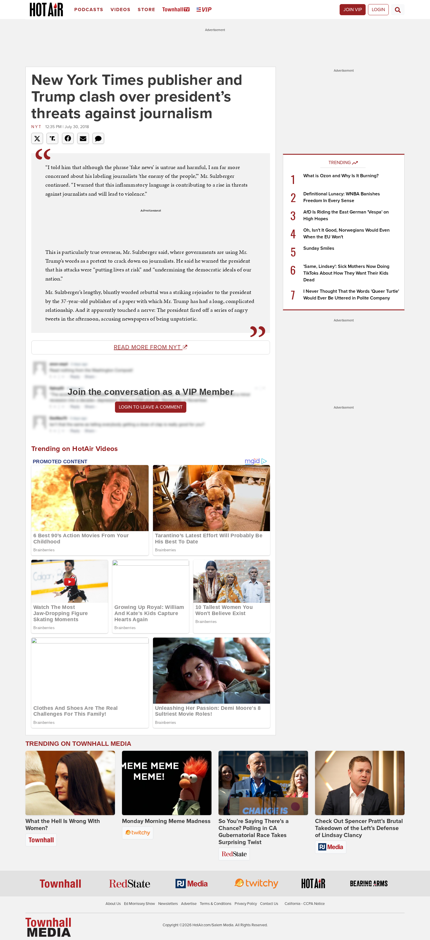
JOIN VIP (352, 10)
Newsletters (168, 903)
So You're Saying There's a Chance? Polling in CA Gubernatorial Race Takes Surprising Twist (254, 832)
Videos (121, 10)
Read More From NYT (148, 347)
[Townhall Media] (48, 927)
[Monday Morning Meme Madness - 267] (166, 783)
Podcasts (89, 10)
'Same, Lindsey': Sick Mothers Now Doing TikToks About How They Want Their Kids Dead (346, 273)
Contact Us (269, 903)
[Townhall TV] (177, 10)
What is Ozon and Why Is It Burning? (341, 176)
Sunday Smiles (318, 248)
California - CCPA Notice (305, 903)
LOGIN (378, 10)
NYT (37, 126)
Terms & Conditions (215, 903)
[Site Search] (398, 9)
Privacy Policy (246, 903)
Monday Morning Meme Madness (166, 821)
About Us (113, 903)
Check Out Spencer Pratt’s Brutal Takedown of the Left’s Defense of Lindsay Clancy (359, 828)
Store (146, 10)
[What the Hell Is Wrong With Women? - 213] (70, 783)
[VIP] (205, 10)
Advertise (189, 903)
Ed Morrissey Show (139, 903)
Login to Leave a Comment (151, 407)
